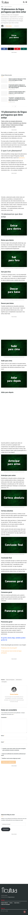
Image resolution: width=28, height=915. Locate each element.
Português (4, 681)
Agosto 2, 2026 (12, 89)
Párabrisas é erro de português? (9, 648)
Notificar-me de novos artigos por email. (11, 758)
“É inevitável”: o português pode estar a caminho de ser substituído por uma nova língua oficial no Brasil (17, 99)
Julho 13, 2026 (12, 94)
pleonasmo (22, 157)
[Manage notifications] (24, 912)
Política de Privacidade (5, 904)
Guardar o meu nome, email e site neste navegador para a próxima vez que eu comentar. (14, 749)
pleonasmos (19, 679)
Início (2, 6)
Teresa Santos (9, 26)
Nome (3, 735)
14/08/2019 (16, 26)
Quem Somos (16, 902)
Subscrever (5, 829)
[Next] (15, 106)
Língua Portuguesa (8, 6)
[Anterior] (13, 106)
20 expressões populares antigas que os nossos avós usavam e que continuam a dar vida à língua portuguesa (17, 86)
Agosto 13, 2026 (12, 81)
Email (3, 742)
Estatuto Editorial (4, 902)
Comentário (4, 717)
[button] (14, 36)
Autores (10, 902)
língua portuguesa (10, 679)
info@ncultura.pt (11, 897)
